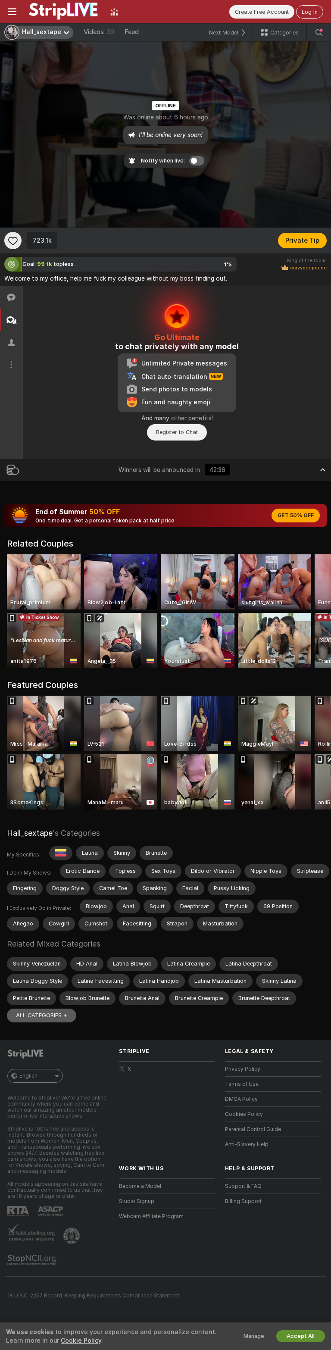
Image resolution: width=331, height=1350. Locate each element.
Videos (99, 32)
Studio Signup (136, 1201)
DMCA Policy (241, 1099)
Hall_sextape (30, 833)
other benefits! (192, 418)
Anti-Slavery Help (247, 1144)
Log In (310, 12)
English (28, 1076)
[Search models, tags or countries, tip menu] (319, 32)
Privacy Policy (242, 1069)
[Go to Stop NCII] (32, 1260)
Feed (132, 32)
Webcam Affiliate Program (151, 1216)
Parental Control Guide (253, 1129)
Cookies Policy (244, 1114)
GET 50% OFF (296, 515)
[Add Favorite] (13, 240)
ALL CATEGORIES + (41, 1015)
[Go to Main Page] (63, 11)
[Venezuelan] (60, 853)
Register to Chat (177, 432)
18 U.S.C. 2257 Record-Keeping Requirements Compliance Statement (93, 1296)
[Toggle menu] (12, 11)
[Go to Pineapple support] (72, 1236)
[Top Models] (114, 11)
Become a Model (140, 1186)
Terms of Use (242, 1084)
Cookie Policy (81, 1340)
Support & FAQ (243, 1186)
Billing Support (243, 1201)
